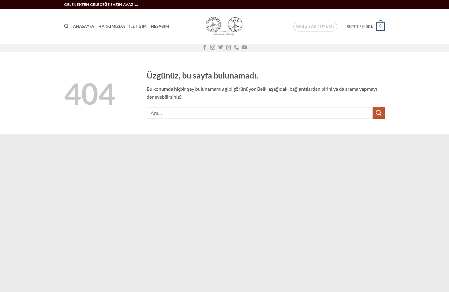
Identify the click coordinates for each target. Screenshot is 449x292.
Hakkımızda (111, 26)
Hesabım (160, 26)
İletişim (138, 26)
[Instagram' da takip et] (212, 47)
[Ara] (66, 26)
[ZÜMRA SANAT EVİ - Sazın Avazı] (224, 26)
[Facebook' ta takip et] (204, 47)
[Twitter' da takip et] (220, 47)
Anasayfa (83, 26)
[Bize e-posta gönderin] (228, 47)
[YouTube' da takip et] (244, 47)
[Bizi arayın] (236, 47)
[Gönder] (379, 113)
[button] (315, 26)
